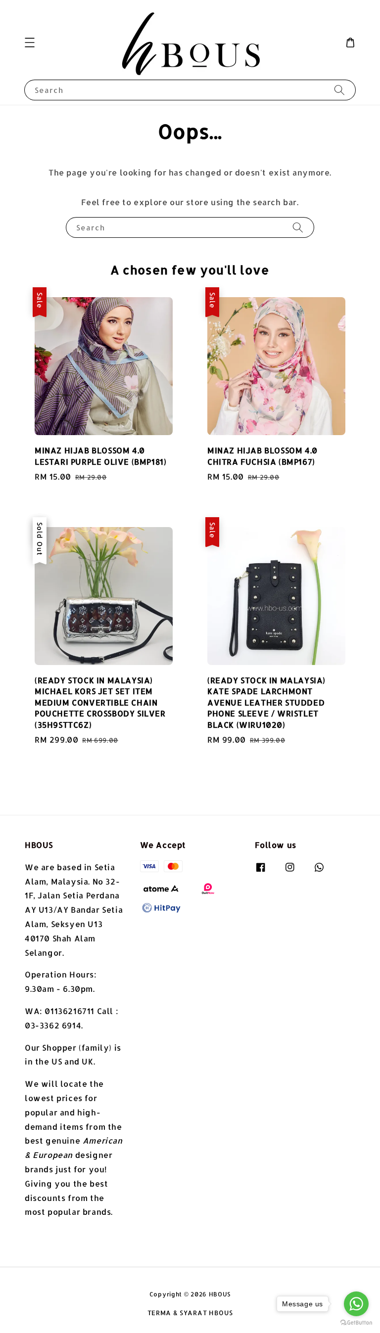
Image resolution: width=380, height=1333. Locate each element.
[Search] (339, 89)
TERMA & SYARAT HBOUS (190, 1313)
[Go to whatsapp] (356, 1303)
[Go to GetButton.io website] (356, 1323)
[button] (30, 42)
